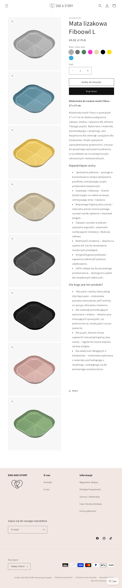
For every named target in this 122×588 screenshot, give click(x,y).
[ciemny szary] (77, 52)
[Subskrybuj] (43, 529)
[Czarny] (103, 52)
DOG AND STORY (27, 577)
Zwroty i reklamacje (90, 496)
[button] (6, 5)
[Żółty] (109, 52)
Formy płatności (88, 511)
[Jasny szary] (71, 52)
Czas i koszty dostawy (91, 503)
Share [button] (75, 390)
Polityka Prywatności (90, 489)
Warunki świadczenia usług (102, 581)
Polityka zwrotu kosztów (86, 577)
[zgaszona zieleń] (84, 52)
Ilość (71, 64)
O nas (46, 489)
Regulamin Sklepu (89, 482)
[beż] (96, 52)
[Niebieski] (71, 58)
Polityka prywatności (64, 577)
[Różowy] (90, 52)
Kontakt (48, 482)
